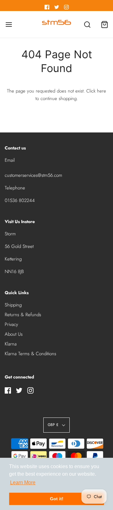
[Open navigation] (8, 24)
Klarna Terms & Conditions (30, 353)
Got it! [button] (56, 498)
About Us (14, 334)
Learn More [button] (22, 482)
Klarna (11, 343)
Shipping (13, 304)
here (101, 90)
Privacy (11, 324)
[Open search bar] (87, 24)
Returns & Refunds (23, 314)
